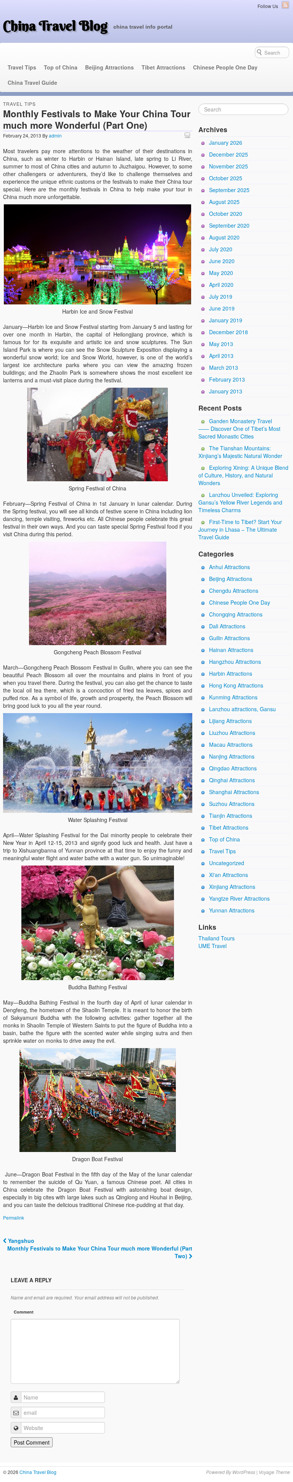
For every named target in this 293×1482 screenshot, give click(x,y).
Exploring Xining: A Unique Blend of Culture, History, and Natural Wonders (243, 475)
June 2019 (222, 308)
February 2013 (227, 379)
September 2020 (229, 225)
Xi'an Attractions (228, 875)
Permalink (13, 1217)
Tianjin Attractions (230, 815)
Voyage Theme (274, 1472)
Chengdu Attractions (233, 590)
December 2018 (228, 332)
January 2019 (225, 320)
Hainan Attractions (231, 650)
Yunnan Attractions (231, 910)
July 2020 (220, 249)
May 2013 (221, 344)
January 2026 (225, 142)
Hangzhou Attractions (235, 661)
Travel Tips (22, 67)
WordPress (243, 1472)
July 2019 (220, 296)
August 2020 (224, 237)
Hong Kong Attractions (236, 685)
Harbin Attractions (230, 673)
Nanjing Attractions (231, 756)
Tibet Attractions (163, 67)
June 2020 (222, 261)
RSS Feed (285, 5)
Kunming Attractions (233, 697)
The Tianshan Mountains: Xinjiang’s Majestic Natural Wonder (240, 451)
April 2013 (221, 355)
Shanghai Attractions (234, 792)
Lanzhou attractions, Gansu (242, 709)
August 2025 (224, 201)
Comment (24, 1312)
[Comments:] (188, 135)
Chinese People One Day (225, 67)
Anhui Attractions (229, 567)
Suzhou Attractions (231, 803)
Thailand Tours (216, 938)
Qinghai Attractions (232, 780)
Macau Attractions (231, 744)
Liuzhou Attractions (232, 732)
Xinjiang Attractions (232, 886)
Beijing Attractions (109, 67)
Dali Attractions (227, 626)
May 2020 (221, 273)
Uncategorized (226, 863)
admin (55, 135)
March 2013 (223, 367)
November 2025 (228, 166)
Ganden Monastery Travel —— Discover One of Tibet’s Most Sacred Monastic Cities (239, 428)
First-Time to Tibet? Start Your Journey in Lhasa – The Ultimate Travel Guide (240, 529)
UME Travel (212, 946)
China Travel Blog (55, 25)
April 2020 (221, 284)
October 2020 (225, 213)
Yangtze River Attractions (239, 898)
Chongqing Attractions (235, 614)
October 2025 (225, 178)
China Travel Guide (32, 82)
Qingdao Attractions (233, 768)
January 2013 (225, 391)
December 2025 (228, 154)
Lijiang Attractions (230, 721)
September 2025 (229, 190)
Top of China (60, 67)
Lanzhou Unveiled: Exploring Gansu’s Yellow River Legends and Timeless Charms (240, 502)
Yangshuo (20, 1240)
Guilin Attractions (229, 638)
